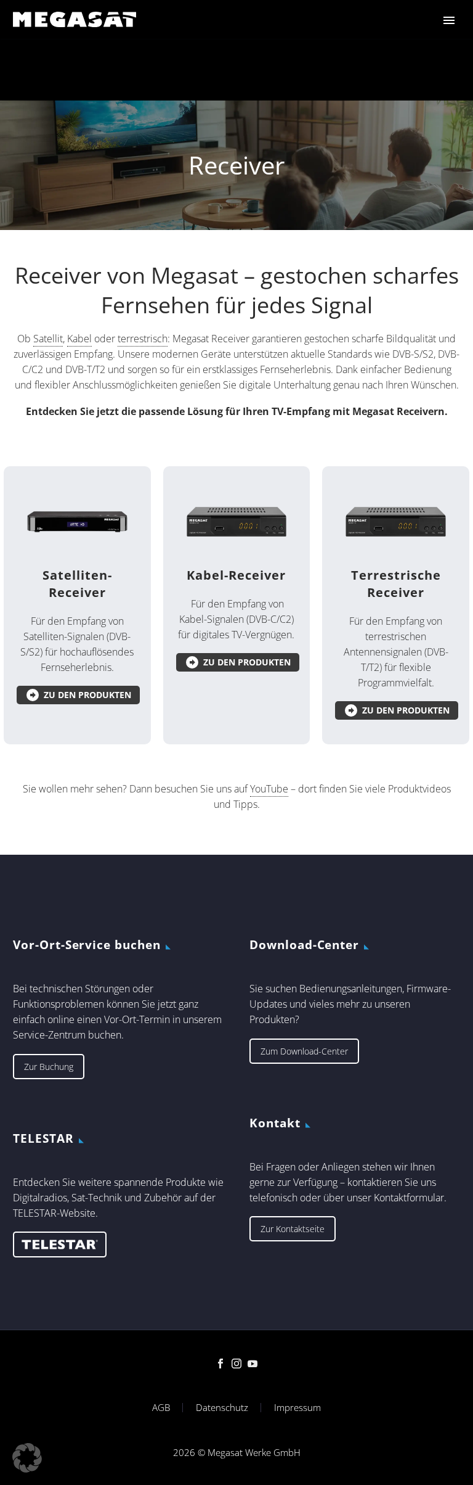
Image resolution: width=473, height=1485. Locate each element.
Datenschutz (222, 1407)
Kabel (79, 338)
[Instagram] (236, 1363)
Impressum (297, 1407)
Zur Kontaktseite (293, 1229)
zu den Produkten (78, 695)
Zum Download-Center (304, 1051)
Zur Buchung (48, 1066)
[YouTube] (252, 1363)
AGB (161, 1407)
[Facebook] (220, 1363)
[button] (27, 1458)
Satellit (48, 338)
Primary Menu (449, 20)
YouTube (269, 789)
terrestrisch (143, 338)
